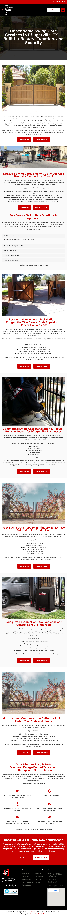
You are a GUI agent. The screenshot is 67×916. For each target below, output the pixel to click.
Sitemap (33, 912)
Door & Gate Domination (38, 914)
